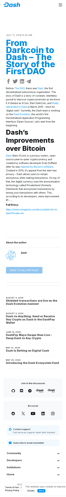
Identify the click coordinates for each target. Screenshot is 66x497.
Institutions (14, 467)
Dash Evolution (22, 114)
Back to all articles (24, 270)
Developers (14, 460)
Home (10, 474)
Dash (40, 88)
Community (14, 453)
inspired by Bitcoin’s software (36, 166)
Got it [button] (41, 490)
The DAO (19, 88)
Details (30, 490)
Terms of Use (12, 487)
